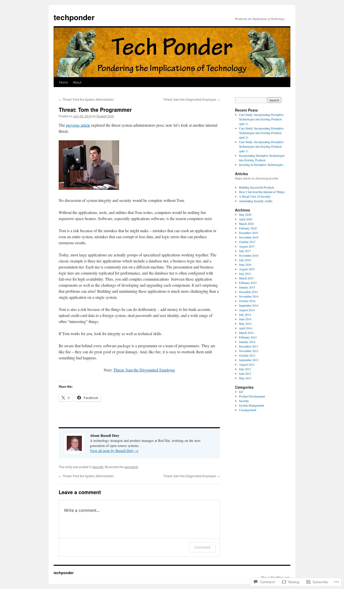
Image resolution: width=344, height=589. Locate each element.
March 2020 (246, 224)
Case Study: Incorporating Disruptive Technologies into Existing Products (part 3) (261, 119)
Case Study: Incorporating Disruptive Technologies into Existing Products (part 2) (261, 132)
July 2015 (245, 274)
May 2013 (245, 378)
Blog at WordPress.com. (275, 577)
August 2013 (247, 364)
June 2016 (245, 264)
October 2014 (247, 301)
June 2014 (245, 319)
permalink (131, 467)
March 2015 (246, 278)
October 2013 (247, 355)
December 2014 (248, 292)
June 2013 (245, 373)
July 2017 (245, 251)
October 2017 (247, 242)
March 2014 (246, 333)
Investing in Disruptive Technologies (261, 165)
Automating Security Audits (255, 201)
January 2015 (247, 287)
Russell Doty (105, 116)
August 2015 (247, 269)
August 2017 (247, 246)
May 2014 (245, 324)
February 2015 (248, 283)
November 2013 (248, 351)
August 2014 (247, 310)
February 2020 (248, 228)
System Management (251, 405)
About (77, 82)
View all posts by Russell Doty (114, 450)
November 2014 (248, 296)
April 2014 (245, 328)
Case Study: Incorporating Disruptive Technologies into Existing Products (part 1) (261, 146)
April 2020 (245, 219)
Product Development (252, 396)
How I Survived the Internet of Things (262, 192)
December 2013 (248, 346)
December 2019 (248, 233)
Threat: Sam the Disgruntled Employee (191, 99)
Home (63, 82)
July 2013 (245, 369)
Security (97, 467)
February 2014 (248, 337)
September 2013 (248, 360)
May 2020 (245, 214)
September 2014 (248, 305)
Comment (202, 547)
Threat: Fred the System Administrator (86, 99)
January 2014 (247, 342)
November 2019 (248, 237)
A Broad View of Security (254, 196)
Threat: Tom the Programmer (95, 109)
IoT (241, 392)
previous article (78, 125)
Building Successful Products (256, 187)
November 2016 (248, 255)
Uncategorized (247, 410)
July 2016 (245, 260)
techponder (74, 17)
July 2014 (245, 314)
